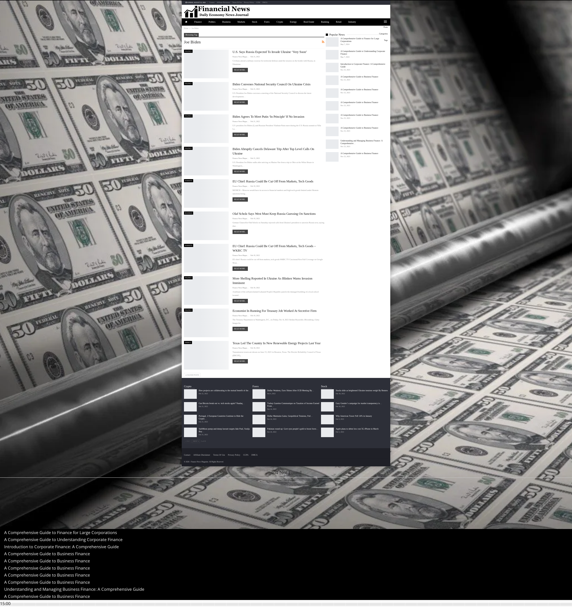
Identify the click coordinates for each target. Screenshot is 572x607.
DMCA (264, 2)
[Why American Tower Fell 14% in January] (327, 419)
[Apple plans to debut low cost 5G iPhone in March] (327, 432)
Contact (211, 2)
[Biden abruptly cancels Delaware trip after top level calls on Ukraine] (206, 161)
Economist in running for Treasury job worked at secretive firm (274, 311)
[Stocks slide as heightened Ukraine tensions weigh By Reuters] (327, 394)
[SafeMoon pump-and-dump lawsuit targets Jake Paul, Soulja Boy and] (190, 432)
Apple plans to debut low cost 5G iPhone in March (357, 429)
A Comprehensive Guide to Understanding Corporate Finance (63, 539)
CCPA (258, 2)
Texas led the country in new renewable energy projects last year (276, 343)
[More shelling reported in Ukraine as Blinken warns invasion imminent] (206, 290)
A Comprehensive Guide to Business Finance (359, 77)
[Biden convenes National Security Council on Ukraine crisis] (206, 96)
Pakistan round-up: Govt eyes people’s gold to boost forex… (292, 429)
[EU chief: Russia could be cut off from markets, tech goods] (206, 193)
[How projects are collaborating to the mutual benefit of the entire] (190, 394)
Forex (267, 22)
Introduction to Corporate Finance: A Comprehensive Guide (61, 546)
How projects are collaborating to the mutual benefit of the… (224, 390)
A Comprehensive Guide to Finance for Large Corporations (60, 532)
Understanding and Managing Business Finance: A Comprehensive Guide (74, 589)
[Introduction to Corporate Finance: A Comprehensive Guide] (332, 67)
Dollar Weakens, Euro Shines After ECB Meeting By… (290, 390)
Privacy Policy (249, 2)
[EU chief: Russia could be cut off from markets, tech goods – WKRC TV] (206, 258)
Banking (325, 22)
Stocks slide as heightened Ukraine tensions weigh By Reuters (362, 390)
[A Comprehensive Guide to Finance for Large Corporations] (332, 42)
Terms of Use (237, 2)
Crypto (279, 22)
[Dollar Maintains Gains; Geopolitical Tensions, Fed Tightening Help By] (258, 419)
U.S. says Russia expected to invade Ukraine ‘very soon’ (270, 52)
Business (226, 22)
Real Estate (309, 22)
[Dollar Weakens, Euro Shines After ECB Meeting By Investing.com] (258, 394)
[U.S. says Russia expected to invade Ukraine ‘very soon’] (206, 64)
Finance (198, 22)
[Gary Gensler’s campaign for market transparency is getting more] (327, 407)
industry (352, 22)
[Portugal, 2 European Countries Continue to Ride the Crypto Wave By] (190, 419)
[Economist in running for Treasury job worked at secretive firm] (206, 323)
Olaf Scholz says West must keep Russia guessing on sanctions (274, 214)
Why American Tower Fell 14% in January (354, 416)
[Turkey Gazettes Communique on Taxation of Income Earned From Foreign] (258, 407)
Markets (241, 22)
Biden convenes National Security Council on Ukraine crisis (271, 84)
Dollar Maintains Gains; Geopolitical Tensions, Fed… (290, 416)
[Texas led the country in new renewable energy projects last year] (206, 355)
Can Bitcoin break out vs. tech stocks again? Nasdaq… (222, 403)
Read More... (240, 70)
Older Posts (192, 375)
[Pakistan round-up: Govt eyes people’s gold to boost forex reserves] (258, 432)
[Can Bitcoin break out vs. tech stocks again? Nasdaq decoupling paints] (190, 407)
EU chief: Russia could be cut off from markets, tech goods (273, 181)
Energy (293, 22)
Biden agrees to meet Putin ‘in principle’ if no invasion (268, 116)
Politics (212, 22)
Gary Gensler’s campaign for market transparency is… (359, 403)
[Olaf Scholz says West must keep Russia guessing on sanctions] (206, 225)
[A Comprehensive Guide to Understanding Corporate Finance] (332, 55)
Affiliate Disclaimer (223, 2)
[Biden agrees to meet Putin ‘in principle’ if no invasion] (206, 128)
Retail (338, 22)
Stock (254, 22)
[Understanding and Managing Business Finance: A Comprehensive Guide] (332, 144)
